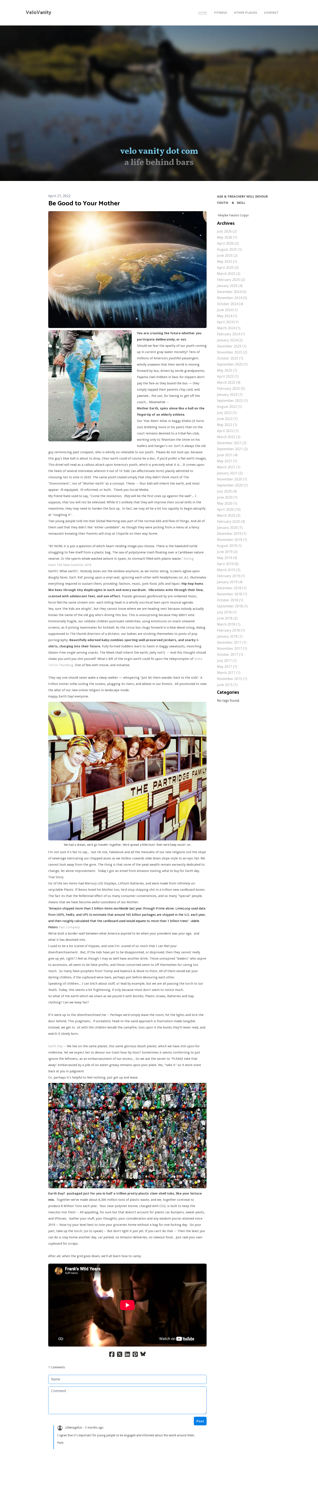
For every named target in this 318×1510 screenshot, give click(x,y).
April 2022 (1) (228, 431)
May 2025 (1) (227, 262)
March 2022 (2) (228, 437)
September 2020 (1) (232, 485)
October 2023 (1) (230, 358)
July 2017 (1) (227, 661)
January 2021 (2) (230, 473)
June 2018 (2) (227, 618)
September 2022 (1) (232, 401)
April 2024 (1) (228, 322)
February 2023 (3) (231, 389)
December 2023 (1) (231, 346)
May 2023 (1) (227, 370)
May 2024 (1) (227, 316)
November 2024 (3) (232, 298)
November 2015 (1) (232, 679)
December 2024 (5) (231, 292)
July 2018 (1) (227, 612)
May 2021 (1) (227, 461)
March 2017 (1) (228, 673)
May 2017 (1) (227, 667)
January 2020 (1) (230, 528)
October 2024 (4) (230, 304)
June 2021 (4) (227, 455)
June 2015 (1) (227, 685)
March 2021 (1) (228, 467)
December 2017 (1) (231, 642)
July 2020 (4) (227, 491)
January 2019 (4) (230, 582)
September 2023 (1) (232, 364)
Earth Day (55, 1046)
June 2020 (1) (227, 497)
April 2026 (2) (228, 243)
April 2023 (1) (228, 376)
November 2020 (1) (232, 479)
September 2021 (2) (232, 449)
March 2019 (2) (228, 570)
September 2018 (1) (232, 606)
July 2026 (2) (227, 231)
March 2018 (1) (228, 624)
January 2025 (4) (230, 286)
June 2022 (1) (227, 419)
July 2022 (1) (227, 413)
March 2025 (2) (228, 274)
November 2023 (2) (232, 352)
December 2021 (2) (231, 443)
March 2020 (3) (228, 515)
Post (200, 1421)
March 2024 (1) (228, 328)
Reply (60, 1442)
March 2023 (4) (228, 382)
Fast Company (69, 927)
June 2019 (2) (227, 552)
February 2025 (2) (231, 280)
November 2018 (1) (232, 594)
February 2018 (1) (231, 630)
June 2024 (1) (227, 310)
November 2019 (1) (232, 540)
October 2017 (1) (230, 655)
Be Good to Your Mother (84, 203)
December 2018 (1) (231, 588)
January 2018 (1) (230, 636)
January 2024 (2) (230, 340)
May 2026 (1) (227, 237)
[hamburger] (56, 13)
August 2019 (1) (229, 546)
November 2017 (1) (232, 648)
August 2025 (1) (229, 249)
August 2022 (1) (229, 407)
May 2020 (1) (227, 503)
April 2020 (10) (229, 509)
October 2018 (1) (230, 600)
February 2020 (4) (231, 522)
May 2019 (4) (227, 558)
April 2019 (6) (228, 564)
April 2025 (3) (228, 268)
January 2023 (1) (230, 395)
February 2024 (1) (231, 334)
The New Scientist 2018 (74, 565)
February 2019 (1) (231, 576)
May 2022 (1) (227, 425)
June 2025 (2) (227, 256)
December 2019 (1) (231, 534)
